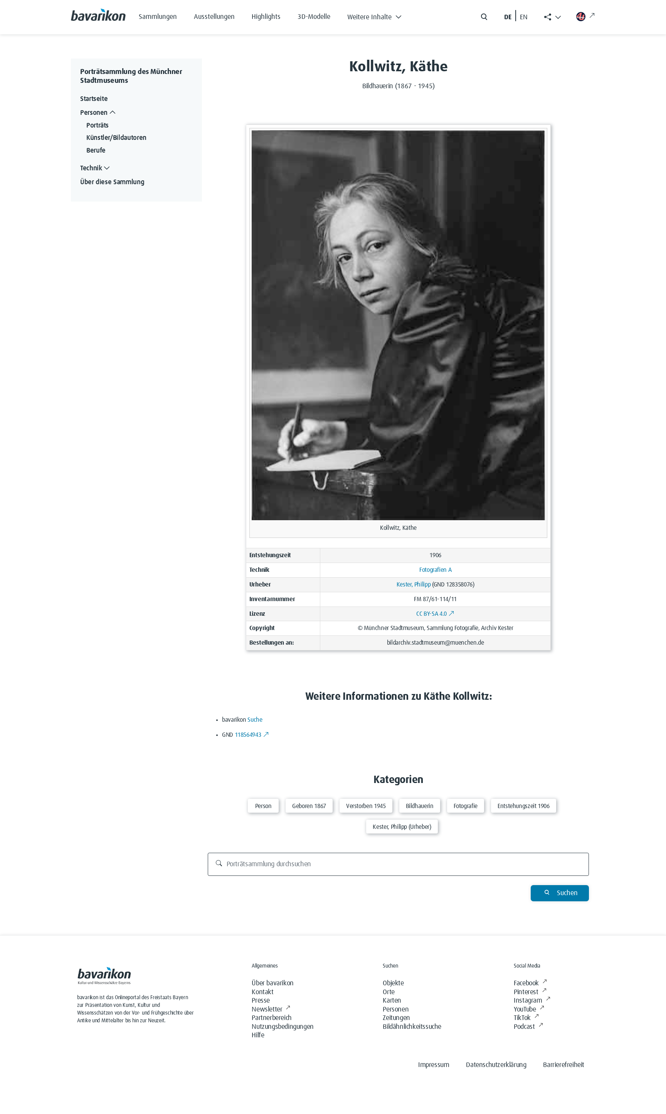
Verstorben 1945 (366, 806)
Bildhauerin (420, 806)
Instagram (528, 1000)
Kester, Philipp (414, 584)
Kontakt (262, 992)
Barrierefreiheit (563, 1065)
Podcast (524, 1026)
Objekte (393, 983)
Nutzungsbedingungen (282, 1026)
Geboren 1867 (309, 806)
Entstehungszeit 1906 (524, 806)
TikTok (522, 1018)
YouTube (525, 1009)
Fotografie (466, 806)
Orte (388, 992)
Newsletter (267, 1009)
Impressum (433, 1065)
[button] (380, 15)
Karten (392, 1000)
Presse (261, 1000)
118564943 (248, 735)
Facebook (526, 983)
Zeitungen (396, 1018)
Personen (396, 1009)
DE (507, 17)
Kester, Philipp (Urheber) (402, 827)
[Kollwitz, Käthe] (398, 325)
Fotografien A (435, 570)
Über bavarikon (272, 983)
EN (524, 17)
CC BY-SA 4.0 (431, 614)
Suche (254, 720)
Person (263, 806)
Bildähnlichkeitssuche (412, 1026)
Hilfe (258, 1035)
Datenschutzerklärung (496, 1065)
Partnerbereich (271, 1018)
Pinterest (526, 992)
